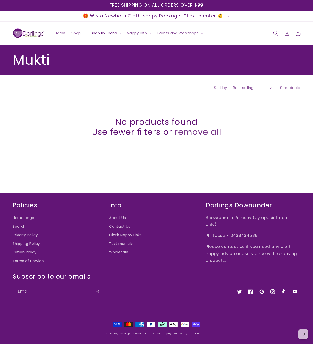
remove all (198, 132)
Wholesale (118, 252)
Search (19, 226)
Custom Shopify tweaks (166, 333)
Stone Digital (197, 333)
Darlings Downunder (133, 333)
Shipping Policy (26, 243)
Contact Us (119, 226)
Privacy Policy (25, 235)
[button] (78, 33)
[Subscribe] (97, 291)
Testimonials (121, 243)
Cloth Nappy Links (125, 235)
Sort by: (221, 87)
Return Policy (25, 252)
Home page (23, 217)
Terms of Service (28, 260)
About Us (117, 217)
